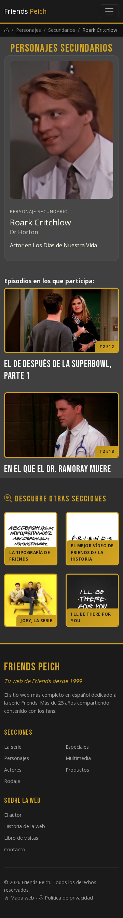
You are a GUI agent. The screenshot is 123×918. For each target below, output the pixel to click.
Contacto (14, 849)
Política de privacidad (68, 897)
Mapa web (21, 897)
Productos (77, 769)
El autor (13, 815)
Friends (25, 11)
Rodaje (12, 781)
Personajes (28, 30)
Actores (13, 769)
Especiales (77, 747)
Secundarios (61, 30)
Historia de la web (24, 826)
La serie (13, 747)
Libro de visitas (21, 838)
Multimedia (78, 758)
